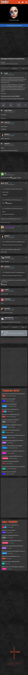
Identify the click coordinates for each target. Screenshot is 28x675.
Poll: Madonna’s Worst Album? (9, 404)
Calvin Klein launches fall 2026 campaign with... (14, 393)
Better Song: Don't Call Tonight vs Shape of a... (13, 451)
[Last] (26, 68)
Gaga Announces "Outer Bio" (9, 471)
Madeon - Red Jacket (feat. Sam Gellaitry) (12, 445)
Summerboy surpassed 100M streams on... (12, 456)
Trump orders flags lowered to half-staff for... (13, 440)
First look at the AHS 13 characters (10, 461)
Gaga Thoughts (11, 427)
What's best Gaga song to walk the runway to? (13, 435)
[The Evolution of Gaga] (14, 14)
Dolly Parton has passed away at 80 (10, 414)
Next (24, 68)
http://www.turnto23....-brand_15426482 (10, 96)
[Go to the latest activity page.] (19, 2)
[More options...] (25, 74)
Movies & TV (9, 463)
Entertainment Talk (12, 406)
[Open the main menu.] (26, 2)
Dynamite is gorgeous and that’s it (10, 419)
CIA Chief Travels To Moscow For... (10, 409)
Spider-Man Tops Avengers (8, 399)
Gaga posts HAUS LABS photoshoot (11, 430)
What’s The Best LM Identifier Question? (12, 425)
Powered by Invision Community (14, 664)
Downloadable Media (11, 468)
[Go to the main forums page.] (22, 2)
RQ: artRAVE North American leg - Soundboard (13, 466)
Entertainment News (11, 395)
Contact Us (17, 663)
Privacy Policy (11, 663)
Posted (9, 74)
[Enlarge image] (13, 177)
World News (10, 411)
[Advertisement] (14, 42)
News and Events (14, 63)
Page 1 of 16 (15, 68)
